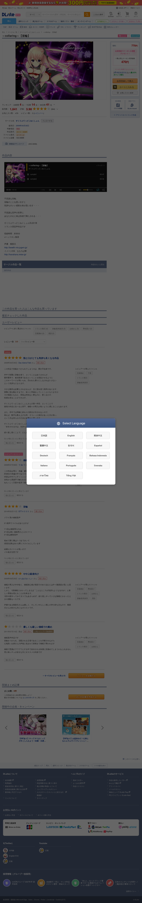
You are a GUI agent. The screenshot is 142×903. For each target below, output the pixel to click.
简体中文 (98, 435)
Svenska (98, 465)
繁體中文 (44, 445)
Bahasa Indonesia (98, 455)
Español (98, 445)
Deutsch (44, 455)
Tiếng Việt (71, 475)
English (71, 435)
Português (71, 465)
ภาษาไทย (44, 475)
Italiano (44, 465)
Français (71, 455)
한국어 (71, 445)
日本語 (44, 435)
